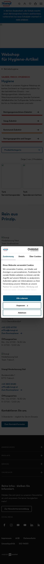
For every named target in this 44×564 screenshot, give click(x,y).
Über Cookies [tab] (35, 256)
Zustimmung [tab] (8, 256)
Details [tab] (22, 256)
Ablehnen (22, 313)
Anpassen (20, 305)
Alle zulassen (22, 298)
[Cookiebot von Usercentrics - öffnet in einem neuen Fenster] (31, 249)
